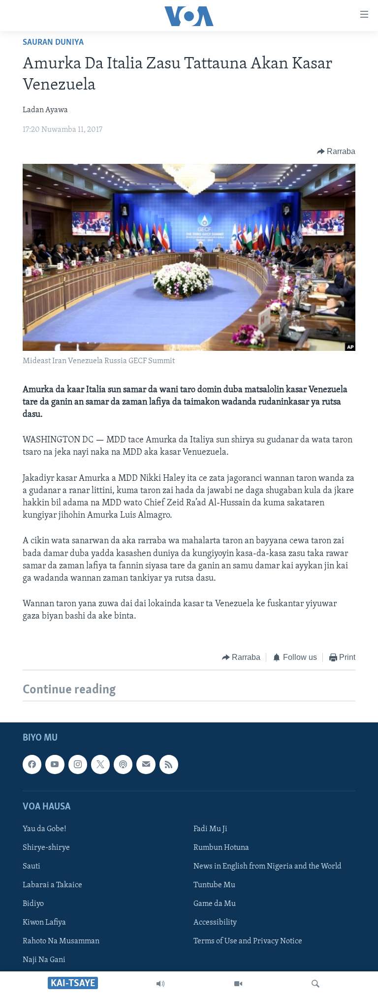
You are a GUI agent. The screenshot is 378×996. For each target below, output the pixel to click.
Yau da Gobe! (44, 829)
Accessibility (215, 923)
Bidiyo (33, 904)
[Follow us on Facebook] (32, 764)
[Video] (238, 983)
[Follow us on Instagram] (77, 764)
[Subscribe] (145, 764)
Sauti (31, 867)
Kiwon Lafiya (44, 923)
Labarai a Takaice (52, 885)
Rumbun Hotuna (221, 848)
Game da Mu (214, 904)
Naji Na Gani (44, 960)
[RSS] (168, 764)
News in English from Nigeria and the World (267, 867)
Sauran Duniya (53, 42)
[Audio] (160, 983)
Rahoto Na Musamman (61, 941)
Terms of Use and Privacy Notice (247, 941)
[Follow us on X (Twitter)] (100, 764)
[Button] (336, 151)
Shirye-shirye (46, 848)
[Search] (315, 983)
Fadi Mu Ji (210, 829)
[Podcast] (123, 764)
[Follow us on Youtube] (54, 764)
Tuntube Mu (214, 885)
